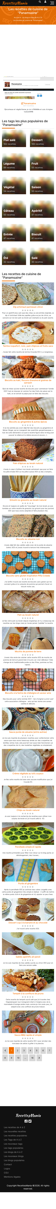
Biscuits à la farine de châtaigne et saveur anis (28, 693)
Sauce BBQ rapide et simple (28, 1035)
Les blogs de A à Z (13, 1152)
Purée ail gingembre (28, 883)
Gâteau (9, 210)
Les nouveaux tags (13, 1143)
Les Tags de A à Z (13, 1139)
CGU (6, 1172)
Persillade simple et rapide (28, 847)
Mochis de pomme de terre (28, 651)
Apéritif (37, 210)
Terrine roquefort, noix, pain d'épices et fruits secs (28, 346)
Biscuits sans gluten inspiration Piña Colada (28, 575)
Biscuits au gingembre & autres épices (28, 421)
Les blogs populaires (14, 1160)
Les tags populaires (13, 1148)
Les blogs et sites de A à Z (31, 17)
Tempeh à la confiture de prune (28, 993)
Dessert (37, 140)
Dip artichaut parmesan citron (28, 307)
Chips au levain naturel (28, 810)
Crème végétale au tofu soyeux (28, 773)
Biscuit (36, 234)
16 (32, 1058)
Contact (8, 1164)
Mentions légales (12, 1176)
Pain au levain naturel (28, 615)
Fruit (35, 163)
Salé (35, 258)
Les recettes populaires (15, 1135)
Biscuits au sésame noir (28, 539)
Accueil (17, 17)
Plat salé (9, 140)
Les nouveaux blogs (14, 1156)
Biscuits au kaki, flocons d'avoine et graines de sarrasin (28, 381)
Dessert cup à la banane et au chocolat (28, 922)
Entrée (8, 234)
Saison (36, 187)
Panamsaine (29, 103)
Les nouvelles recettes (15, 1131)
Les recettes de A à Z (14, 1127)
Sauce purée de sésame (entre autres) (28, 732)
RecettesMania (14, 3)
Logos (7, 1168)
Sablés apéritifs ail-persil (28, 956)
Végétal (9, 187)
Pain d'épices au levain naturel (28, 463)
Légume (9, 163)
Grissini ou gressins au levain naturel (28, 500)
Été (6, 258)
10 (18, 1058)
